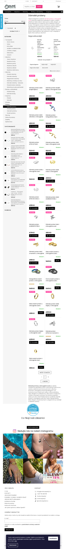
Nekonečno (10, 53)
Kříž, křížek (10, 46)
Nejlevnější (44, 64)
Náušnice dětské (11, 68)
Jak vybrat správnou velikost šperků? (15, 507)
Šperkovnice (8, 122)
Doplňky (7, 119)
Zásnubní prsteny (12, 111)
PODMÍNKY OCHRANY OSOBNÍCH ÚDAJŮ (15, 497)
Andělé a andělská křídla (14, 48)
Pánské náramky (11, 74)
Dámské (9, 100)
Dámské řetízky (11, 93)
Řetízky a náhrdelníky (11, 89)
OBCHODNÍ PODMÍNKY (11, 495)
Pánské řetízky (11, 91)
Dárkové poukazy (10, 117)
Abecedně (45, 68)
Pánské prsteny (11, 109)
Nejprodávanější (34, 68)
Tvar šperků (8, 40)
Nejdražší (53, 64)
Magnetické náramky (13, 78)
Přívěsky (7, 102)
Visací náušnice (11, 59)
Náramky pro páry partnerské (15, 87)
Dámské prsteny (11, 106)
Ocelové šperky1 (41, 496)
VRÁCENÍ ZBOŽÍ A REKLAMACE (12, 499)
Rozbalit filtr (14, 31)
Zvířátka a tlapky (11, 50)
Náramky (7, 72)
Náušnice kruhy (11, 61)
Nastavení (13, 545)
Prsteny (7, 104)
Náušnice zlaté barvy (13, 70)
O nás (27, 1)
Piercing (7, 115)
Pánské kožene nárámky (14, 85)
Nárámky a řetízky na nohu (14, 81)
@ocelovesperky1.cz (42, 501)
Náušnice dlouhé (11, 65)
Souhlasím (53, 538)
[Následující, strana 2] (44, 377)
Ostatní (9, 55)
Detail (41, 178)
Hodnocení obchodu (10, 505)
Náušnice (8, 57)
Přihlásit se (9, 530)
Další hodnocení (33, 427)
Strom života (10, 42)
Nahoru (45, 381)
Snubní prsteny (11, 113)
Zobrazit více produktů (44, 60)
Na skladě (11, 28)
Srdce (8, 44)
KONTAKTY (34, 1)
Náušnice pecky (11, 63)
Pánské (9, 98)
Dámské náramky (12, 76)
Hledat (39, 6)
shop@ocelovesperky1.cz (44, 491)
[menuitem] (8, 11)
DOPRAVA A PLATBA (10, 501)
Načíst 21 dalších (45, 372)
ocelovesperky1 (41, 498)
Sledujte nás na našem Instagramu (35, 431)
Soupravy (8, 96)
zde (15, 541)
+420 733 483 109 (42, 494)
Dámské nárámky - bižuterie (15, 83)
